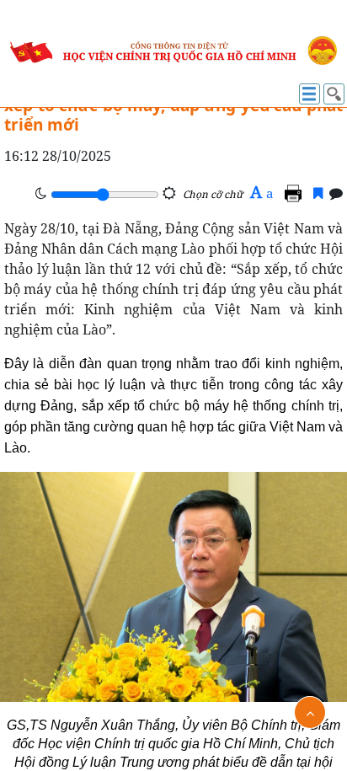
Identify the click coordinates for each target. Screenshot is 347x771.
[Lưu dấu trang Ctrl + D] (318, 193)
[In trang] (296, 193)
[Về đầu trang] (310, 712)
